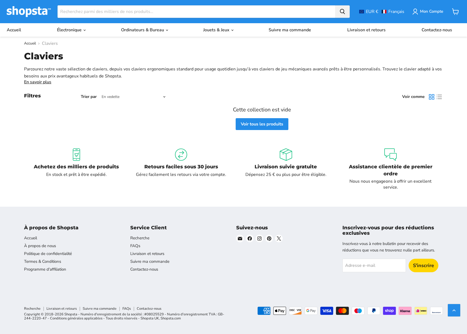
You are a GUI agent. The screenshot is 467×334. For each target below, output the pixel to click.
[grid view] (431, 97)
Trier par (89, 96)
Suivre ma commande (290, 30)
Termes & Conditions (42, 261)
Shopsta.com (171, 318)
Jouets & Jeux (217, 30)
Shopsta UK (150, 318)
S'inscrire (423, 265)
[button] (381, 11)
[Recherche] (342, 11)
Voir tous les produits (262, 124)
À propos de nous (40, 245)
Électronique (70, 30)
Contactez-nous (437, 30)
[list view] (439, 97)
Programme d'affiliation (45, 269)
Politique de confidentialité (48, 253)
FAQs (135, 245)
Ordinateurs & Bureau (143, 30)
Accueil (14, 30)
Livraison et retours (366, 30)
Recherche (139, 238)
